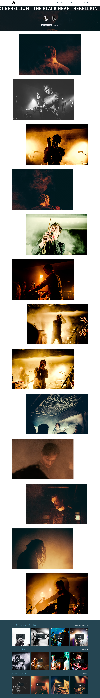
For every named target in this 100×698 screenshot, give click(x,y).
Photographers (64, 2)
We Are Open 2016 (48, 25)
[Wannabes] (13, 3)
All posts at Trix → (85, 649)
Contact (80, 2)
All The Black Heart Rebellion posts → (81, 625)
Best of (70, 2)
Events (75, 2)
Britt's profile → (85, 673)
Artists (57, 2)
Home (53, 2)
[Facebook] (87, 3)
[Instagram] (84, 3)
